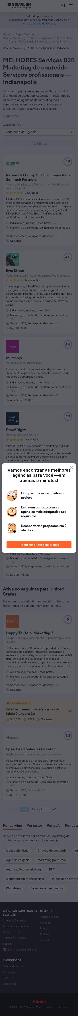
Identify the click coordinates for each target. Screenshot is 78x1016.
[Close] (71, 467)
